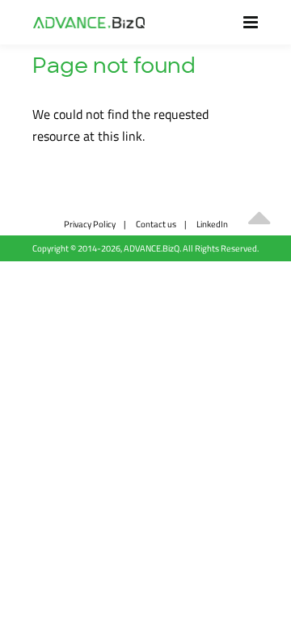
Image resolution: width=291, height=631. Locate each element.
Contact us (156, 224)
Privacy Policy (90, 224)
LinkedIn (212, 224)
